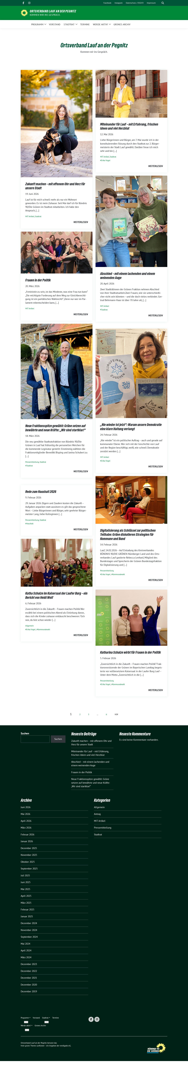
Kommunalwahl (118, 574)
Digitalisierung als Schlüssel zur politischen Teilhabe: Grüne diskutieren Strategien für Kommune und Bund (128, 534)
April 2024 (26, 950)
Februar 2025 (27, 909)
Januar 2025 (27, 916)
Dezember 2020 (29, 984)
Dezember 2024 (29, 923)
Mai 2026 (25, 813)
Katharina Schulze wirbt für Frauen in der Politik (130, 652)
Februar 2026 (27, 834)
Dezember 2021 (29, 977)
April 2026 (26, 820)
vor (116, 714)
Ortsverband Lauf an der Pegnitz (53, 11)
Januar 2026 (27, 841)
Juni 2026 (25, 807)
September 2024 (29, 936)
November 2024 (29, 930)
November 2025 (29, 854)
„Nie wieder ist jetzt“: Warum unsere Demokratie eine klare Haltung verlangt (131, 427)
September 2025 (29, 868)
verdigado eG (65, 1045)
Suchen (25, 733)
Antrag (97, 813)
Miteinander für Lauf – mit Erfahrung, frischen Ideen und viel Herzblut (129, 126)
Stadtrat (38, 216)
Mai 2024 (25, 943)
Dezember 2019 (29, 991)
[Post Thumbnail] (56, 123)
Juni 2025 (25, 882)
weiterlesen (80, 222)
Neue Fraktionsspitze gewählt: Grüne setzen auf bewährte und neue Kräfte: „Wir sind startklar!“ (55, 428)
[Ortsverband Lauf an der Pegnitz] (24, 12)
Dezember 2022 (29, 971)
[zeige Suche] (162, 3)
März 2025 (26, 902)
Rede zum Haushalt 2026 (40, 492)
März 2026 (26, 827)
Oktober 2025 (28, 861)
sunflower (40, 1045)
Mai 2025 (25, 889)
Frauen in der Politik (38, 280)
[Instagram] (29, 2)
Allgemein (29, 626)
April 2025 (26, 895)
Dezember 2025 (29, 848)
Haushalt (29, 523)
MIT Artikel (29, 216)
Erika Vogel (105, 160)
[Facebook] (23, 2)
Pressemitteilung (32, 462)
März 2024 (26, 957)
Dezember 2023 (29, 964)
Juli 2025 (25, 875)
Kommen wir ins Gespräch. (45, 14)
